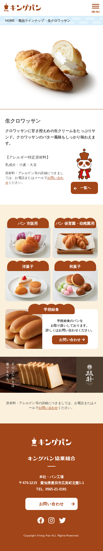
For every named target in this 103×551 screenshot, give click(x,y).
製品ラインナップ (31, 20)
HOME (10, 20)
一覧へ (85, 188)
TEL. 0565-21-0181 (51, 489)
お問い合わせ (70, 340)
